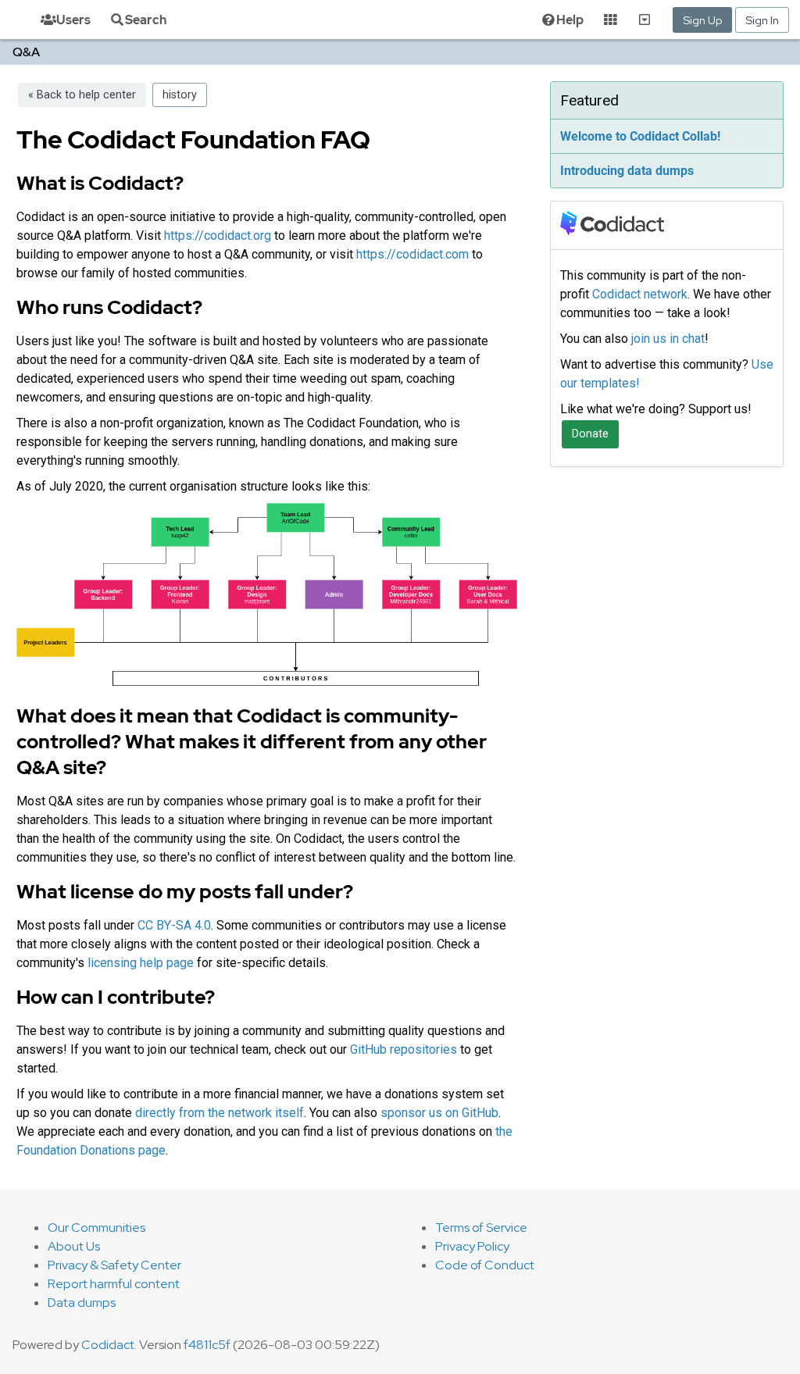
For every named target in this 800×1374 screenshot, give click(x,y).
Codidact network (640, 294)
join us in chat (668, 338)
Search (145, 20)
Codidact (107, 1345)
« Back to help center (82, 95)
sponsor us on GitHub (439, 1112)
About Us (74, 1246)
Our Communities (96, 1227)
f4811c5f (207, 1345)
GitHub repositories (403, 1049)
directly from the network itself (219, 1112)
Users (73, 20)
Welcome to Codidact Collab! (640, 136)
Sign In (762, 19)
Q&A (26, 52)
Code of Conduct (484, 1265)
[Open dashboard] (610, 19)
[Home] (6, 19)
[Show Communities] (644, 19)
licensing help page (141, 962)
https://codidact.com (412, 254)
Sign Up (702, 19)
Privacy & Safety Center (114, 1265)
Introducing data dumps (627, 170)
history (179, 95)
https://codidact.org (217, 235)
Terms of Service (481, 1227)
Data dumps (82, 1302)
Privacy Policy (472, 1246)
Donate (590, 434)
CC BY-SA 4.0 (174, 925)
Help (570, 20)
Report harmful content (114, 1284)
